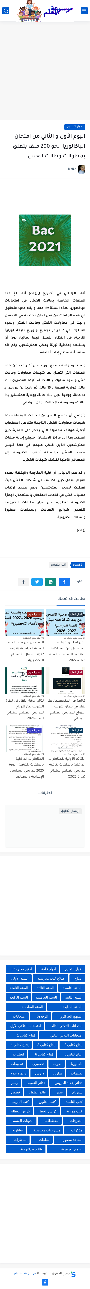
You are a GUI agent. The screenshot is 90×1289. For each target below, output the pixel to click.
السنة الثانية (73, 997)
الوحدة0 (42, 1016)
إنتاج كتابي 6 (44, 1054)
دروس (39, 1073)
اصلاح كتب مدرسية (51, 978)
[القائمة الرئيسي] (84, 10)
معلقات (44, 1140)
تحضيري (38, 1064)
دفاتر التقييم (36, 1083)
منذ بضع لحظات (73, 637)
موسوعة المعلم (25, 1273)
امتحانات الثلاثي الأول (25, 1026)
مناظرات (20, 1140)
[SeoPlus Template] (73, 1274)
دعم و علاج (18, 1073)
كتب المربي (20, 1102)
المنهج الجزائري (71, 1016)
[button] (64, 582)
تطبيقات (17, 1064)
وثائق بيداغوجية (31, 1149)
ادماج (78, 978)
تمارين (57, 1073)
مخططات (52, 1121)
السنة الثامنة (19, 988)
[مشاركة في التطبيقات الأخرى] (23, 582)
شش (59, 1092)
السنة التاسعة (72, 988)
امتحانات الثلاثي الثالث (66, 1026)
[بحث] (5, 10)
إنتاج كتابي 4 (20, 1045)
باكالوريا (76, 1064)
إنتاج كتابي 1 (26, 1035)
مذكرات (76, 1130)
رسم (14, 1083)
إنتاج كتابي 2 (73, 1045)
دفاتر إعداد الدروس (68, 1083)
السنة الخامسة (46, 997)
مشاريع (17, 1130)
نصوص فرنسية (71, 1149)
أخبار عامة (48, 969)
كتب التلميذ (74, 1102)
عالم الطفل (37, 1092)
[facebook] (45, 1282)
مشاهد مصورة (72, 1140)
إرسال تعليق (70, 811)
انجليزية (18, 1054)
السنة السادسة (32, 1007)
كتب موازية (74, 1111)
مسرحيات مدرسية (47, 1130)
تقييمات (76, 1073)
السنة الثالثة (45, 988)
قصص (15, 1092)
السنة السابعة (72, 1007)
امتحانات (19, 1016)
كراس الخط (48, 1111)
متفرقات (76, 1121)
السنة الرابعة (19, 997)
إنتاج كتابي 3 (46, 1045)
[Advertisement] (45, 71)
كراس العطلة (20, 1111)
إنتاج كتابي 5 (73, 1054)
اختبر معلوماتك (21, 969)
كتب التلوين (47, 1102)
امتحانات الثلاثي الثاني (66, 1035)
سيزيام (77, 1092)
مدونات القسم (23, 1121)
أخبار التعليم (74, 126)
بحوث (57, 1064)
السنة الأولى (20, 978)
